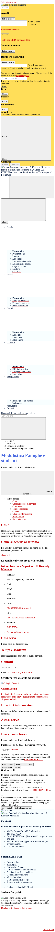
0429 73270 (12, 627)
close (4, 222)
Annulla (5, 165)
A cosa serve (18, 516)
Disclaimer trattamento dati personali (17, 908)
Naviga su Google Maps (17, 632)
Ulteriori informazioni (22, 514)
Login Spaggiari (22, 76)
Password (32, 24)
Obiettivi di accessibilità (17, 875)
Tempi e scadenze (20, 509)
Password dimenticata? (11, 29)
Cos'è (14, 501)
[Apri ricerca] (31, 187)
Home (9, 441)
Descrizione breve (20, 519)
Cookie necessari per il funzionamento (18, 797)
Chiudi (4, 94)
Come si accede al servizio (24, 504)
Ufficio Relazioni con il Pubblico (21, 869)
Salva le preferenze (23, 808)
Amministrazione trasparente (19, 882)
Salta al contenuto (9, 2)
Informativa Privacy (15, 867)
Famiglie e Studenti (15, 446)
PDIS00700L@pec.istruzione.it (21, 617)
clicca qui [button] (5, 555)
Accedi (5, 8)
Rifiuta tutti (24, 764)
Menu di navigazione (37, 493)
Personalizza (7, 764)
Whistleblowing (14, 877)
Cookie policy (13, 862)
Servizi (10, 443)
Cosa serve (17, 506)
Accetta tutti (11, 767)
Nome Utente (34, 21)
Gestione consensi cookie (18, 880)
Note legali (11, 864)
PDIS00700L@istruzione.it (19, 608)
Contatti (15, 511)
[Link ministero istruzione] (13, 5)
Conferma (15, 165)
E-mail (31, 65)
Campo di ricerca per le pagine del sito (18, 413)
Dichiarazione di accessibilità (20, 872)
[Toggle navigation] (23, 209)
